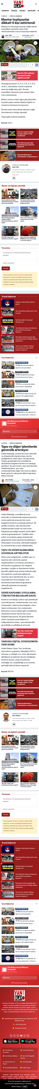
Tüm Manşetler (27, 1062)
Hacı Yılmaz (16, 715)
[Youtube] (21, 1035)
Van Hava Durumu (28, 1050)
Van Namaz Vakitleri (11, 1056)
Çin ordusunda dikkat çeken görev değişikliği (25, 385)
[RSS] (28, 1035)
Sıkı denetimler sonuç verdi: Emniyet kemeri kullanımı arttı (27, 201)
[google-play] (28, 1041)
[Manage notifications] (35, 1085)
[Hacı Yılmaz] (6, 717)
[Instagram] (17, 1035)
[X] (14, 1035)
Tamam (25, 1086)
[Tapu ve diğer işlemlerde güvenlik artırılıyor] (19, 495)
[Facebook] (11, 1035)
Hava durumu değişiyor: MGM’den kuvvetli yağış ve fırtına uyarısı (28, 239)
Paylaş (6, 64)
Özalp (33, 1074)
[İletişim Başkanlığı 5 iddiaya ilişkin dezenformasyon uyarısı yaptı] (10, 211)
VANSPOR (5, 11)
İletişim (18, 1079)
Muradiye (27, 1074)
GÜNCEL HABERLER (16, 16)
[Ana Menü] (2, 4)
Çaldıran (3, 1076)
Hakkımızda (11, 1079)
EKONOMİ (31, 11)
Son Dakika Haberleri (11, 1067)
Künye (23, 1079)
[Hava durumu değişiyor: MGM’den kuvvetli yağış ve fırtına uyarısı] (28, 231)
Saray (5, 1079)
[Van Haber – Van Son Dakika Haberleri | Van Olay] (18, 4)
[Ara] (36, 4)
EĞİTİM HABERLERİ (21, 362)
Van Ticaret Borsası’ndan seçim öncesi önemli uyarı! (28, 219)
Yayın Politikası (30, 1079)
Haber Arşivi (26, 1067)
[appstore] (10, 1041)
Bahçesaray (33, 1076)
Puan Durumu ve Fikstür (9, 1063)
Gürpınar (21, 1076)
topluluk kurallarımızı (18, 275)
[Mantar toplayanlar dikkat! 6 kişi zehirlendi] (19, 51)
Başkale (9, 1076)
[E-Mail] (13, 178)
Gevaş (15, 1076)
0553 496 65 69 (21, 1024)
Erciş (21, 1074)
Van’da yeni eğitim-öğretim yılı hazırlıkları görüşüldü (24, 367)
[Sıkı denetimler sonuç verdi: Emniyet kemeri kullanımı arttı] (28, 194)
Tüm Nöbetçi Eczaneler (20, 436)
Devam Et (14, 174)
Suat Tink (15, 167)
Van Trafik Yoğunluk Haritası (27, 1057)
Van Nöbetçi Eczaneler (8, 1051)
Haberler (4, 16)
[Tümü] (36, 358)
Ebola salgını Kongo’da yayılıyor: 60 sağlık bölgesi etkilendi (25, 395)
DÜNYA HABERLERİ (21, 381)
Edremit (16, 1074)
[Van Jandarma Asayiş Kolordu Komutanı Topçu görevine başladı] (10, 194)
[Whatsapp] (24, 1035)
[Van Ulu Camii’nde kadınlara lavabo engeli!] (10, 231)
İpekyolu (6, 1074)
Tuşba (11, 1074)
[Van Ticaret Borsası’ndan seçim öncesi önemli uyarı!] (28, 211)
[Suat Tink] (6, 168)
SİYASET (22, 11)
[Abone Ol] (36, 65)
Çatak (27, 1076)
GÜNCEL (14, 11)
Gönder (6, 268)
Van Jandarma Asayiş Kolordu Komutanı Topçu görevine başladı (10, 201)
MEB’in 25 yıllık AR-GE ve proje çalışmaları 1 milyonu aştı (25, 413)
